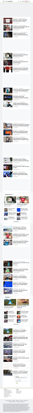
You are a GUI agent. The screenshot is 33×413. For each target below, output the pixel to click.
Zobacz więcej (16, 221)
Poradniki (17, 390)
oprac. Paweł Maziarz (22, 102)
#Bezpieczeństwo (8, 194)
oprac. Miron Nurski (22, 123)
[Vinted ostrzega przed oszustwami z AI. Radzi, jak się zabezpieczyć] (7, 91)
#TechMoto (7, 297)
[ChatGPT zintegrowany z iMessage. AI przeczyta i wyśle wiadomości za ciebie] (7, 125)
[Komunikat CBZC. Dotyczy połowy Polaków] (7, 359)
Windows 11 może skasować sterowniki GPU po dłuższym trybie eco (20, 277)
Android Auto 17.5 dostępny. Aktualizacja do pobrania (9, 307)
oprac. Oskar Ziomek (22, 18)
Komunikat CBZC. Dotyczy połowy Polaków (21, 358)
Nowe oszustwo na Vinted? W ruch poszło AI (21, 263)
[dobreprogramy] (9, 1)
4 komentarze (16, 230)
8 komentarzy (16, 374)
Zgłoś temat (26, 400)
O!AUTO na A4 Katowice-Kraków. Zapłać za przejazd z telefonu (24, 316)
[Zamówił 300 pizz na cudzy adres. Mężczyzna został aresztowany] (7, 69)
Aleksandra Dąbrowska (22, 25)
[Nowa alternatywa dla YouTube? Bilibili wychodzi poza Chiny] (7, 242)
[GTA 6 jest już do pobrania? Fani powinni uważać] (7, 63)
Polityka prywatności (12, 401)
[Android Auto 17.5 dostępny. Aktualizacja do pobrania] (10, 302)
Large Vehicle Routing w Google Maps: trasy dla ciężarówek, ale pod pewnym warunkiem (12, 316)
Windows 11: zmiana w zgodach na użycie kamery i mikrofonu (20, 372)
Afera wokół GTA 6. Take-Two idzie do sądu (21, 167)
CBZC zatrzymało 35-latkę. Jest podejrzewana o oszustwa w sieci (11, 209)
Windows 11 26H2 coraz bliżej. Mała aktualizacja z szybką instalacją (20, 21)
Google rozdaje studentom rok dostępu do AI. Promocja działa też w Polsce (21, 104)
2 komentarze (16, 36)
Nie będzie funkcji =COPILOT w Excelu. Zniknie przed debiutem (21, 160)
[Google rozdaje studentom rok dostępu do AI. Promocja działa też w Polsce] (7, 104)
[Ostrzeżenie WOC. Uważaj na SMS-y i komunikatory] (7, 352)
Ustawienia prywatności (20, 401)
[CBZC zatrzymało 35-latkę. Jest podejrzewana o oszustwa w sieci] (7, 139)
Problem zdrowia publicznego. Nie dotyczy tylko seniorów (21, 27)
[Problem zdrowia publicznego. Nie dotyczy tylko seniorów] (7, 28)
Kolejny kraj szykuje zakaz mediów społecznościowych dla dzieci (20, 35)
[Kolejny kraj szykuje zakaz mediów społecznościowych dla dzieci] (7, 34)
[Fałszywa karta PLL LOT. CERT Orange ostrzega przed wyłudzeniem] (18, 218)
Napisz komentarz (16, 22)
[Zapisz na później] (27, 23)
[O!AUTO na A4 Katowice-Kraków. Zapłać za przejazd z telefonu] (18, 317)
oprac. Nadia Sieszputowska (23, 32)
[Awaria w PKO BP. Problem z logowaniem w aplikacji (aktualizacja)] (7, 366)
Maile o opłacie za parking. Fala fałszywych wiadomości (11, 320)
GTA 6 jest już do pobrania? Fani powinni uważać (20, 62)
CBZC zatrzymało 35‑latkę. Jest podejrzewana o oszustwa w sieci (21, 139)
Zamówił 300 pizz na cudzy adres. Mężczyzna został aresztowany (21, 69)
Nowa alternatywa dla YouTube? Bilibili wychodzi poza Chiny (20, 242)
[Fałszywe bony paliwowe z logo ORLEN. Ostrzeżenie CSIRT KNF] (18, 214)
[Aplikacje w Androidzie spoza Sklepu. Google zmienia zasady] (7, 174)
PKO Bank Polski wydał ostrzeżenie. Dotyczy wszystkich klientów (20, 98)
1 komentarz (16, 106)
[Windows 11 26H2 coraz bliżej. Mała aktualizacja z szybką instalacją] (7, 21)
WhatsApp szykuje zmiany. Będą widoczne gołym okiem (20, 270)
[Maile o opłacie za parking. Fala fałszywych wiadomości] (6, 321)
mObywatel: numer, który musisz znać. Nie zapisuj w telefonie (22, 204)
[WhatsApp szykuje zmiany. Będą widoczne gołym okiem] (7, 270)
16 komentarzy (16, 237)
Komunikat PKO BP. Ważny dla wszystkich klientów (20, 291)
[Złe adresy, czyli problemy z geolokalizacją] (23, 302)
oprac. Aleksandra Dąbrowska (23, 67)
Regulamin (17, 400)
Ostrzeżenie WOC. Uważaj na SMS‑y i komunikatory (19, 351)
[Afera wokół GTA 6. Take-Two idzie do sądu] (7, 167)
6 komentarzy (16, 141)
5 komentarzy (16, 92)
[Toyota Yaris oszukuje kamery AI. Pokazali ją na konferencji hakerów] (18, 312)
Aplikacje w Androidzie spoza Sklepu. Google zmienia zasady (20, 174)
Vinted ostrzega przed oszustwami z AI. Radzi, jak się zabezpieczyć (21, 90)
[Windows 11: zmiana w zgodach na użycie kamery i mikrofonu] (7, 373)
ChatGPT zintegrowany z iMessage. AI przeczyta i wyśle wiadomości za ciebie (21, 126)
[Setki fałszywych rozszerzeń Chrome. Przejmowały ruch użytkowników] (6, 218)
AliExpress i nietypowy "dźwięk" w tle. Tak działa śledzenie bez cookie (20, 132)
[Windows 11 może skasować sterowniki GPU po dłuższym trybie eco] (7, 277)
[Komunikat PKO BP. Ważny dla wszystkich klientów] (7, 291)
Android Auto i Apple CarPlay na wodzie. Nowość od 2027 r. (24, 320)
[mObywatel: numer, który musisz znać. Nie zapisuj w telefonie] (23, 199)
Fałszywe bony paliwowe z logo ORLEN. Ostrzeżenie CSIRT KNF (24, 213)
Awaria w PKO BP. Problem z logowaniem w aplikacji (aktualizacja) (19, 366)
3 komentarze (16, 127)
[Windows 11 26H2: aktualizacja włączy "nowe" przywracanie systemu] (18, 210)
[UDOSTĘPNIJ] (29, 23)
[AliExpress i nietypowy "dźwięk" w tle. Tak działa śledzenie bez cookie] (7, 132)
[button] (29, 1)
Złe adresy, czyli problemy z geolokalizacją (21, 307)
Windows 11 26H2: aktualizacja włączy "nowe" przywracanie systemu (24, 209)
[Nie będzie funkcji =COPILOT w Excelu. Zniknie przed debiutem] (7, 160)
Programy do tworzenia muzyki (7, 391)
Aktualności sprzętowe (19, 391)
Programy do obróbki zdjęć (7, 390)
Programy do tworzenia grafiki (7, 395)
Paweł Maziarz (21, 60)
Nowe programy (6, 396)
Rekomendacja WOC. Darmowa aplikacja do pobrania (20, 55)
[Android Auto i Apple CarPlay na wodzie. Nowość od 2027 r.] (18, 321)
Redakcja (13, 400)
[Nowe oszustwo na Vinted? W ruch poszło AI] (7, 264)
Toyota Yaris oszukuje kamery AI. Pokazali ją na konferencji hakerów (25, 312)
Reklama (21, 400)
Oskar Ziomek (21, 363)
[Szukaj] (18, 1)
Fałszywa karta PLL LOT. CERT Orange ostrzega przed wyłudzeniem (24, 218)
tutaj (19, 411)
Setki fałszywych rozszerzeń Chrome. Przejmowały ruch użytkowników (11, 218)
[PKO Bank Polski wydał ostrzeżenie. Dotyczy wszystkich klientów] (7, 97)
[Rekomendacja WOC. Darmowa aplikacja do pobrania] (7, 56)
